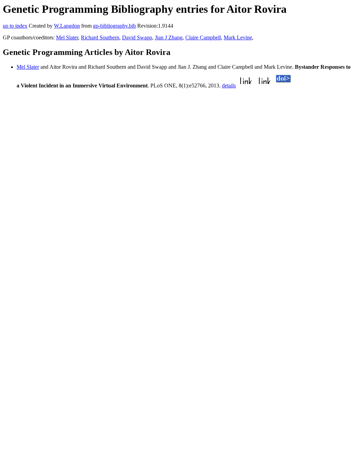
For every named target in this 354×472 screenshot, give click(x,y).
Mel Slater (67, 37)
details (229, 85)
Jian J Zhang (169, 37)
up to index (15, 26)
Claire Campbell (203, 37)
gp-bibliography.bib (114, 26)
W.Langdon (67, 26)
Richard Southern (100, 37)
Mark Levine (238, 37)
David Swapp (137, 37)
